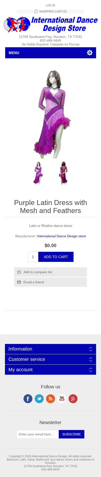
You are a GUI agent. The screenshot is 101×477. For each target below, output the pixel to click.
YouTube (61, 398)
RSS (50, 398)
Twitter (39, 398)
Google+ (73, 398)
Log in (50, 5)
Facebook (27, 398)
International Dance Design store (61, 236)
